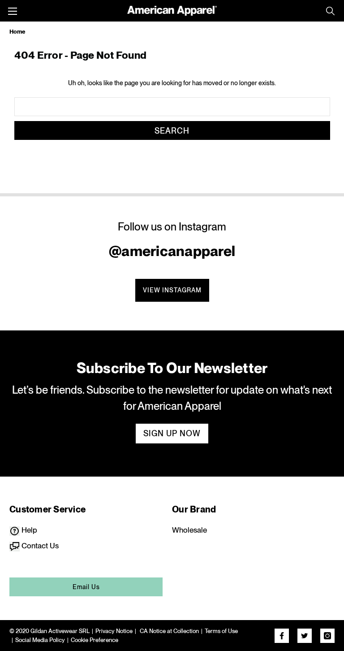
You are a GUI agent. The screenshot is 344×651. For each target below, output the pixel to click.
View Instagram (172, 290)
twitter (304, 636)
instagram (327, 636)
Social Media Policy (40, 640)
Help (28, 529)
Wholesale (189, 529)
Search (330, 11)
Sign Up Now (172, 433)
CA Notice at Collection (168, 631)
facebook (282, 636)
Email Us (86, 586)
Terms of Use (221, 631)
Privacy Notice (114, 631)
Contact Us (39, 545)
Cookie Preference (94, 640)
